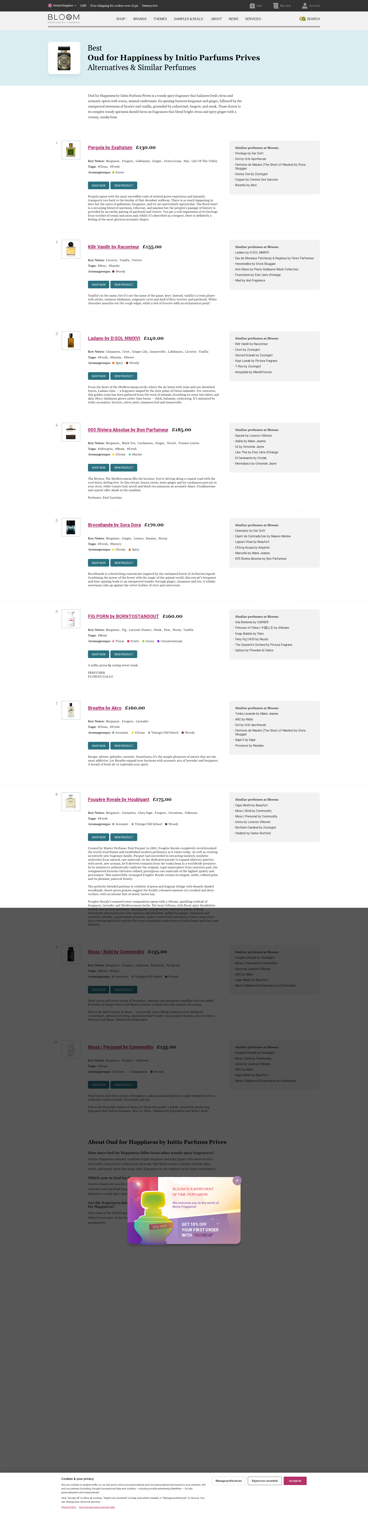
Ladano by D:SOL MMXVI (252, 252)
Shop (120, 19)
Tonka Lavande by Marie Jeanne (256, 713)
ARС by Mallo (244, 719)
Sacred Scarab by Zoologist (254, 355)
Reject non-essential (265, 1480)
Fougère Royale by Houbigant (118, 799)
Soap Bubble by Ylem (249, 633)
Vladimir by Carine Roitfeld (253, 833)
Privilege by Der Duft (249, 153)
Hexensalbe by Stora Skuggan (255, 264)
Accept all (295, 1480)
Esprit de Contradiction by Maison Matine (263, 536)
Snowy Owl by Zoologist (251, 174)
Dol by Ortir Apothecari (250, 159)
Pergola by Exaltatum (110, 147)
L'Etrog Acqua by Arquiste (252, 547)
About (216, 19)
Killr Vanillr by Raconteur (113, 247)
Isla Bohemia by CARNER (252, 622)
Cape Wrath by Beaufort (251, 805)
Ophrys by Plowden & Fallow (254, 650)
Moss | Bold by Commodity (253, 811)
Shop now (98, 185)
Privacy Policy (68, 1507)
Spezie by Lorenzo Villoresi (253, 435)
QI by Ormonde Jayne (249, 447)
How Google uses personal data (97, 1507)
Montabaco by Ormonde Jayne (256, 463)
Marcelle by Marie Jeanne (252, 553)
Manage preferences (229, 1480)
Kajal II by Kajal (245, 740)
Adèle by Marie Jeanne (250, 441)
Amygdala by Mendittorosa (253, 372)
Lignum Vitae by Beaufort (252, 542)
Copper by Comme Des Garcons (256, 179)
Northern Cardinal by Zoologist (255, 827)
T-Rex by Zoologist (248, 366)
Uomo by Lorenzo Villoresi (252, 822)
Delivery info (150, 5)
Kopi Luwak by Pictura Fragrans (256, 361)
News (233, 19)
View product (123, 185)
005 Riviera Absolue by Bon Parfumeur (128, 429)
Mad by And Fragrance (250, 280)
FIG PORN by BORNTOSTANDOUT (123, 616)
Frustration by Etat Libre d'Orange (258, 275)
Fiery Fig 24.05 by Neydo (251, 639)
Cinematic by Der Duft (250, 531)
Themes (160, 19)
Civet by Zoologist (247, 350)
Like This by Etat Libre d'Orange (256, 452)
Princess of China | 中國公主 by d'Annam (262, 628)
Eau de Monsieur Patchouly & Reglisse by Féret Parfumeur (274, 258)
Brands (140, 19)
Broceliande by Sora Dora (114, 525)
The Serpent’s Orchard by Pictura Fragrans (263, 645)
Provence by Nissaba (249, 745)
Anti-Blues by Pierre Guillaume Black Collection (266, 269)
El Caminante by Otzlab (251, 458)
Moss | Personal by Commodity (256, 816)
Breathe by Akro (246, 185)
